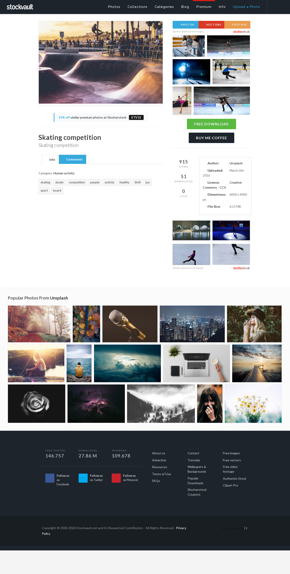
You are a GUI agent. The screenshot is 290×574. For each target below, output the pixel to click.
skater (59, 182)
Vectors (213, 24)
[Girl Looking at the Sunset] (36, 363)
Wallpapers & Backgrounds (197, 469)
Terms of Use (161, 474)
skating (45, 182)
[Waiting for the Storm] (79, 363)
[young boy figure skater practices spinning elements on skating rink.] (231, 72)
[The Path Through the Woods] (86, 324)
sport (44, 190)
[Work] (196, 363)
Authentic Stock (234, 478)
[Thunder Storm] (96, 403)
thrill (137, 182)
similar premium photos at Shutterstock (99, 117)
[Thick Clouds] (127, 363)
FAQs (156, 481)
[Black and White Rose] (36, 403)
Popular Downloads (195, 480)
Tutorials (194, 460)
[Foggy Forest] (161, 403)
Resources (159, 467)
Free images (231, 453)
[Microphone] (129, 324)
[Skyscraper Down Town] (192, 324)
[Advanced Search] (275, 5)
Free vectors (232, 460)
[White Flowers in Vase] (253, 403)
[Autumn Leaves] (39, 324)
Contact (193, 453)
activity (109, 182)
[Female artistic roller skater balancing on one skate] (182, 101)
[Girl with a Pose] (209, 403)
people (94, 182)
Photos (187, 24)
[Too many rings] (254, 324)
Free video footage (230, 469)
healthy (124, 182)
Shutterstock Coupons (197, 492)
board (57, 190)
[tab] (50, 159)
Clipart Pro (230, 485)
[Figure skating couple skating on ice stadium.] (222, 102)
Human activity (64, 173)
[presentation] (50, 159)
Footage (239, 24)
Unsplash (236, 163)
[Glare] (257, 363)
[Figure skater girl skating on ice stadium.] (228, 47)
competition (77, 182)
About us (158, 453)
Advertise (159, 460)
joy (148, 182)
